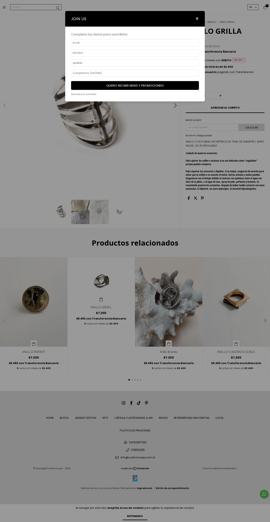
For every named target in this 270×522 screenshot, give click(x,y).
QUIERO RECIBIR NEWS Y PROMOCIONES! (135, 85)
